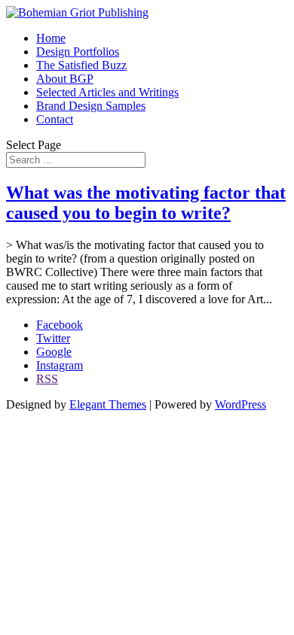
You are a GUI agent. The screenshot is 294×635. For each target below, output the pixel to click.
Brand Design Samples (90, 105)
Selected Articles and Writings (107, 92)
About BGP (64, 78)
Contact (54, 119)
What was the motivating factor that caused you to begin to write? (146, 203)
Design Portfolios (77, 51)
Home (51, 38)
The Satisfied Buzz (81, 65)
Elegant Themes (107, 404)
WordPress (240, 404)
